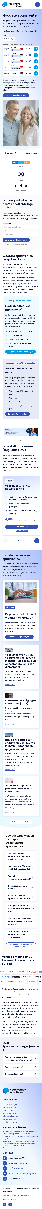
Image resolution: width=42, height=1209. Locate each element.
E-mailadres (8, 223)
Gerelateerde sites (9, 1199)
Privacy (13, 1195)
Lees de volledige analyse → (19, 637)
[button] (5, 540)
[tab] (18, 540)
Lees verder (10, 684)
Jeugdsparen (8, 1110)
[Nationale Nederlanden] (22, 981)
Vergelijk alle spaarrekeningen (20, 351)
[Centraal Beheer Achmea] (27, 976)
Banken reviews (9, 1119)
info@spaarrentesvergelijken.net (23, 1173)
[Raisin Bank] (6, 976)
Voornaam (7, 231)
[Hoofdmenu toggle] (37, 4)
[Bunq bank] (11, 972)
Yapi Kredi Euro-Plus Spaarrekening (18, 487)
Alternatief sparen (10, 1116)
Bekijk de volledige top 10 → (16, 95)
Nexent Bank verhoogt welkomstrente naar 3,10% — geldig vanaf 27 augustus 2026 (19, 1133)
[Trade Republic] (32, 981)
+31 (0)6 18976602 (17, 1168)
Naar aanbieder (21, 527)
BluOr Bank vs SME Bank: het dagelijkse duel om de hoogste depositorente (21, 1147)
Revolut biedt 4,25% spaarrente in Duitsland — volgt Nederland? (20, 1137)
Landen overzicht (10, 1122)
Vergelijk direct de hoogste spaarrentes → (21, 945)
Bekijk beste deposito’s (17, 414)
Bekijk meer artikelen (21, 822)
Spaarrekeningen (10, 1104)
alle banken (17, 995)
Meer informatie (22, 531)
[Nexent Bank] (22, 972)
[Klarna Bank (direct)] (16, 976)
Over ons (6, 1195)
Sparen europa (9, 1113)
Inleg (4, 35)
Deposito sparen (10, 1107)
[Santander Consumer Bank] (32, 972)
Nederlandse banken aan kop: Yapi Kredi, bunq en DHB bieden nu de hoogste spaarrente (21, 1142)
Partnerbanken (23, 1195)
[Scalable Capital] (11, 981)
